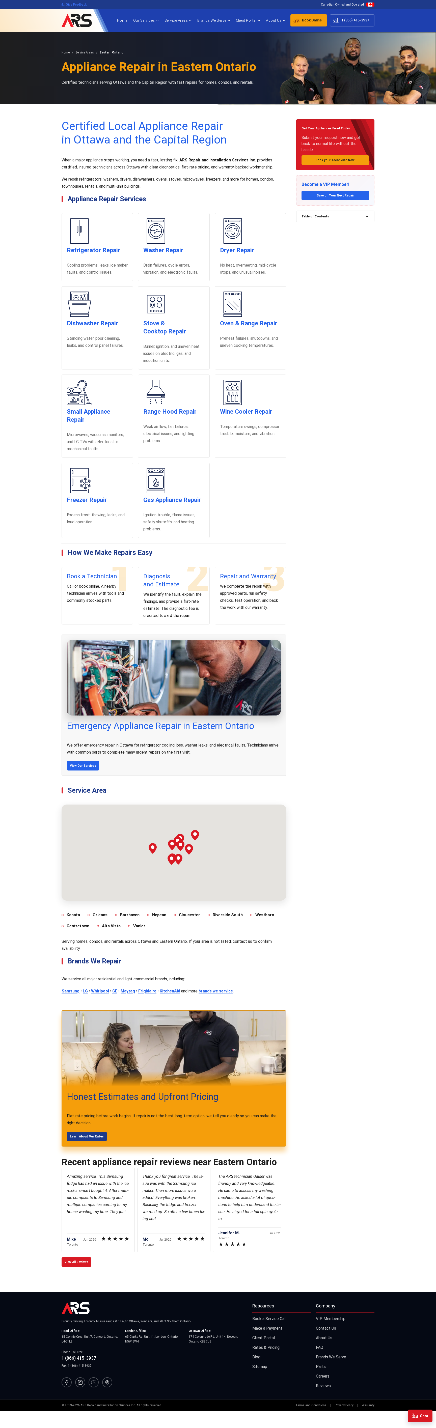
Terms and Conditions (310, 1405)
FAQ (319, 1347)
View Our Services (83, 765)
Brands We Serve (211, 20)
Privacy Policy (344, 1405)
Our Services (144, 20)
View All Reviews (76, 1262)
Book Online (306, 20)
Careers (323, 1376)
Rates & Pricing (266, 1347)
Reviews (323, 1385)
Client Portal (246, 20)
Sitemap (259, 1366)
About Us (274, 20)
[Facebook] (67, 1382)
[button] (153, 848)
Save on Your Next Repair (335, 195)
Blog (256, 1357)
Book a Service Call (269, 1318)
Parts (321, 1366)
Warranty (368, 1405)
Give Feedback (74, 4)
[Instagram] (80, 1382)
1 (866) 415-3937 (350, 20)
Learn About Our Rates (87, 1136)
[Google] (107, 1382)
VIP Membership (330, 1318)
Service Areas (176, 20)
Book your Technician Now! (335, 160)
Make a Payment (267, 1328)
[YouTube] (94, 1382)
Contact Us (326, 1328)
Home (122, 20)
